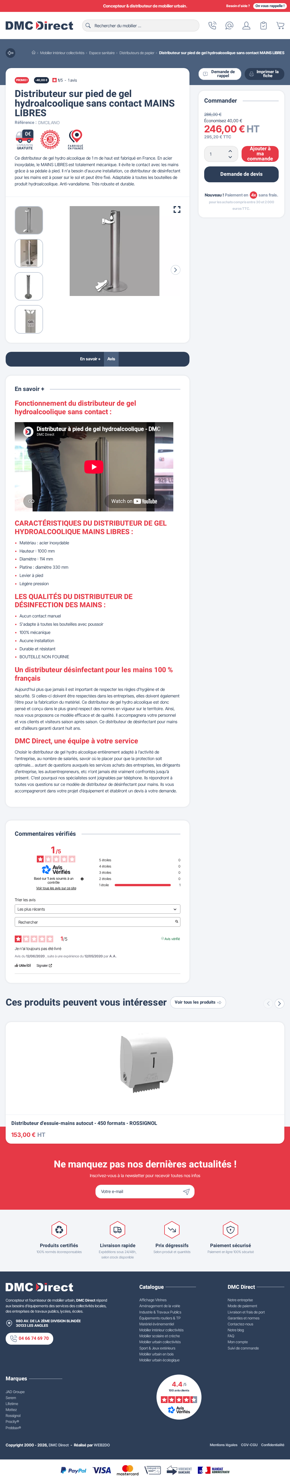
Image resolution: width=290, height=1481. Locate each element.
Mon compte (238, 1342)
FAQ (231, 1336)
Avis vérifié (172, 938)
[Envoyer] (188, 1191)
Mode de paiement (242, 1306)
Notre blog (236, 1330)
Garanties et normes (243, 1318)
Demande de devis (241, 174)
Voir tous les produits (195, 1002)
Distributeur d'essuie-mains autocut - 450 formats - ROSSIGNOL (84, 1123)
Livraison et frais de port (246, 1312)
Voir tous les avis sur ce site (56, 888)
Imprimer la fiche (268, 74)
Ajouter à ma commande (260, 154)
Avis (111, 358)
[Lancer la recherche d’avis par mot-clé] (176, 922)
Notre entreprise (240, 1300)
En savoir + (90, 358)
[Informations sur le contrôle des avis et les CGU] (82, 879)
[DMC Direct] (39, 25)
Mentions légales (224, 1445)
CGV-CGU (249, 1445)
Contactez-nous (240, 1324)
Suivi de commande (243, 1348)
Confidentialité (272, 1445)
